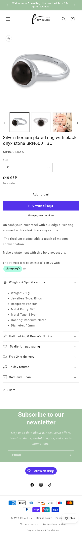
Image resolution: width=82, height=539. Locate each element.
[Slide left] (4, 123)
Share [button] (11, 390)
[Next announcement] (74, 5)
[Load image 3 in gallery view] (62, 122)
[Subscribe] (69, 455)
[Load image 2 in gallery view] (41, 122)
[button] (8, 19)
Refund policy (44, 518)
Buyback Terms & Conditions (43, 530)
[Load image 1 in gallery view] (19, 122)
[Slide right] (77, 123)
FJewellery (26, 518)
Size (5, 159)
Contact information (54, 524)
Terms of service (29, 524)
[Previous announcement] (7, 5)
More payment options (41, 215)
